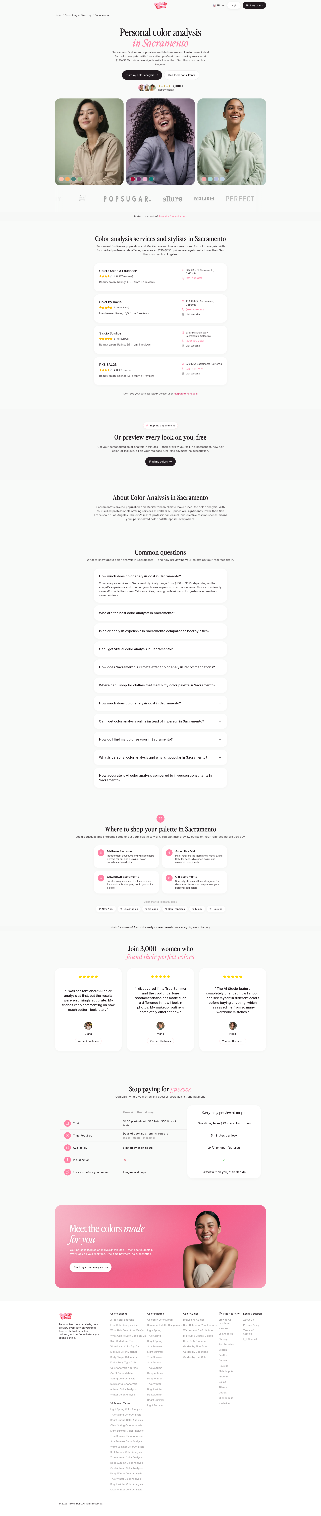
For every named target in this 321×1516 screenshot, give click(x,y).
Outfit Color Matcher (122, 1373)
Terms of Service (248, 1332)
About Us (248, 1319)
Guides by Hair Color (195, 1357)
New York (107, 909)
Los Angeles (131, 909)
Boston (223, 1349)
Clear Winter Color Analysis (126, 1489)
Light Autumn (155, 1405)
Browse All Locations (225, 1321)
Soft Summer (154, 1346)
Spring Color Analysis (122, 1378)
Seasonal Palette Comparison (164, 1325)
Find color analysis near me (151, 927)
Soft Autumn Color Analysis (126, 1452)
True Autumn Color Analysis (126, 1457)
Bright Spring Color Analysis (126, 1420)
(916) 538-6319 (194, 278)
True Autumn (154, 1367)
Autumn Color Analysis (123, 1389)
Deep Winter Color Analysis (126, 1473)
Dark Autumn (154, 1394)
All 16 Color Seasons (122, 1319)
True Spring (154, 1335)
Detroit (223, 1392)
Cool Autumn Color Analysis (126, 1468)
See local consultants (181, 75)
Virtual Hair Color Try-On (124, 1346)
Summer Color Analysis (123, 1383)
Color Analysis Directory (78, 15)
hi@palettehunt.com (185, 393)
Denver (223, 1360)
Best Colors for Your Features (200, 1325)
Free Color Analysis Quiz (124, 1325)
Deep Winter (154, 1378)
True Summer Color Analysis (126, 1436)
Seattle (223, 1355)
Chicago (153, 909)
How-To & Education (195, 1341)
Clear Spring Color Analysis (126, 1425)
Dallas (222, 1381)
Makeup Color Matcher (123, 1351)
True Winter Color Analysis (125, 1478)
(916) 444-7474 (194, 368)
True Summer (155, 1357)
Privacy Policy (251, 1325)
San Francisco (176, 909)
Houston (218, 909)
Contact (252, 1339)
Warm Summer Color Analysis (127, 1446)
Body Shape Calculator (123, 1357)
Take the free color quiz (173, 216)
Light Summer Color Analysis (127, 1430)
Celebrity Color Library (160, 1319)
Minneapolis (226, 1397)
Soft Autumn (154, 1362)
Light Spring (154, 1330)
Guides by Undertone (195, 1351)
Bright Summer (155, 1399)
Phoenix (223, 1376)
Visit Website (193, 314)
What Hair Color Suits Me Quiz (128, 1330)
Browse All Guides (193, 1319)
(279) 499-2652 (195, 340)
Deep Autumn (155, 1373)
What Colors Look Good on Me (128, 1335)
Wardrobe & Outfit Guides (198, 1330)
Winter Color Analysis (122, 1394)
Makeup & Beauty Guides (198, 1335)
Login (234, 5)
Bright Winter (155, 1389)
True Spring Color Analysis (125, 1414)
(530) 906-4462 (195, 309)
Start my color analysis (140, 75)
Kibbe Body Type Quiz (123, 1362)
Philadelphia (226, 1371)
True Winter (154, 1383)
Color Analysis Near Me (124, 1367)
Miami (198, 909)
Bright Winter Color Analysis (126, 1484)
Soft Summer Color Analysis (126, 1441)
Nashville (224, 1403)
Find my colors (254, 5)
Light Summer (155, 1351)
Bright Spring (154, 1341)
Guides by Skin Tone (195, 1346)
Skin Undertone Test (122, 1341)
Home (58, 15)
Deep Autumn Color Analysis (126, 1462)
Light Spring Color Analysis (126, 1409)
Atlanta (223, 1387)
